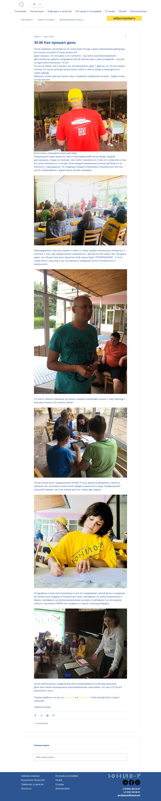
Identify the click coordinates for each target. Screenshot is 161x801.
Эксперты (26, 788)
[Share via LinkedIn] (47, 715)
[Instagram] (137, 782)
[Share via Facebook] (35, 715)
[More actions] (125, 36)
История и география (66, 775)
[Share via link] (53, 715)
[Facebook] (131, 782)
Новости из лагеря (46, 19)
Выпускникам (62, 788)
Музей (58, 780)
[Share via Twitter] (41, 715)
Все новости (27, 19)
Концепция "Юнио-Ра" (33, 780)
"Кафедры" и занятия (32, 784)
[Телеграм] (125, 782)
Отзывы (59, 784)
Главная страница (30, 775)
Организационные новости (71, 19)
